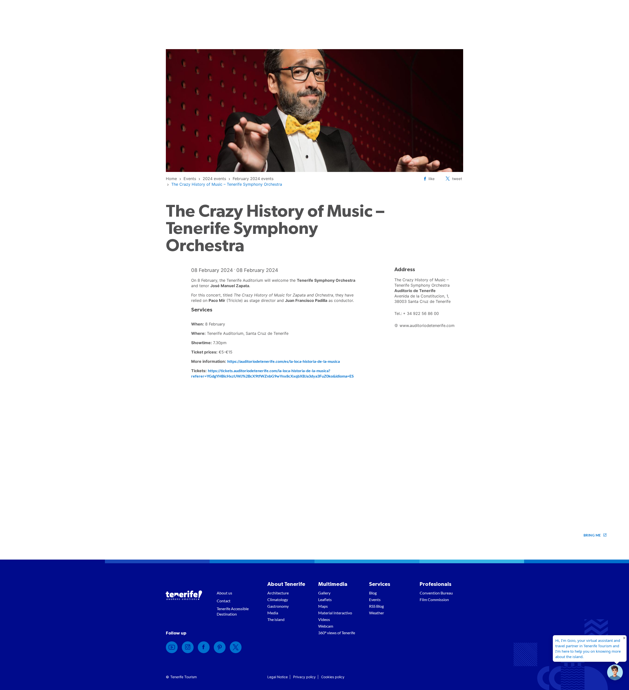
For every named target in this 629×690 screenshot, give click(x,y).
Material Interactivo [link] (335, 612)
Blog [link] (373, 593)
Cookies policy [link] (332, 677)
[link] (171, 178)
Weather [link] (376, 612)
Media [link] (272, 612)
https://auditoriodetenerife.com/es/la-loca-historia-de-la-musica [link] (283, 361)
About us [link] (224, 593)
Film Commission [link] (434, 599)
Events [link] (375, 599)
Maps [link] (323, 606)
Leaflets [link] (325, 599)
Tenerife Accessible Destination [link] (233, 611)
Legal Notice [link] (277, 677)
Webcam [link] (325, 626)
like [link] (432, 178)
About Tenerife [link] (286, 584)
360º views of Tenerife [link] (336, 632)
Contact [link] (223, 600)
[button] (615, 672)
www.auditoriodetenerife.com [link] (427, 325)
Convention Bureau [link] (436, 593)
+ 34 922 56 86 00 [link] (421, 313)
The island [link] (276, 619)
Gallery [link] (324, 593)
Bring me (592, 535)
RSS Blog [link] (376, 606)
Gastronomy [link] (278, 606)
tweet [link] (457, 178)
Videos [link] (324, 619)
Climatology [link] (277, 599)
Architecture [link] (278, 593)
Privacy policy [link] (304, 677)
